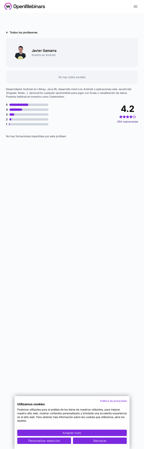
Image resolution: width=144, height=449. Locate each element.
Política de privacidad (113, 400)
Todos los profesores (24, 32)
